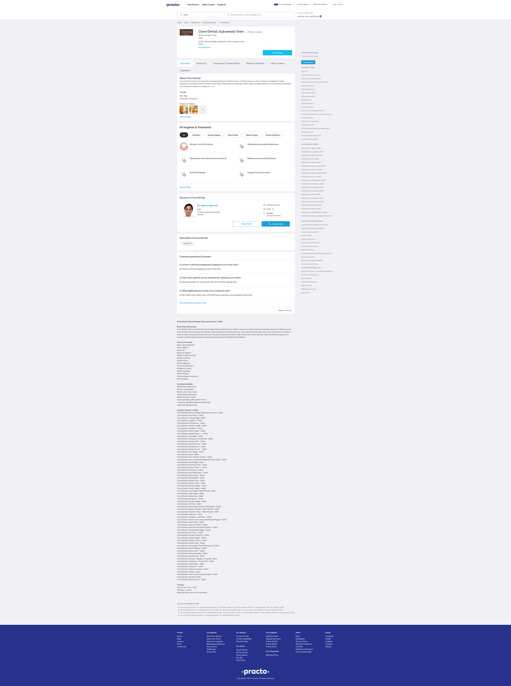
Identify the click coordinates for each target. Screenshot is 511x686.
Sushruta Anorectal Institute (311, 79)
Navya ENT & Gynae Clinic (310, 121)
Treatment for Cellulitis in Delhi (312, 170)
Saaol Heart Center (307, 86)
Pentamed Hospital (307, 257)
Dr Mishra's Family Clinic (309, 275)
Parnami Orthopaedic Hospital (311, 260)
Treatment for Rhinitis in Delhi (311, 205)
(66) (226, 63)
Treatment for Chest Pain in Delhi (312, 202)
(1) (201, 63)
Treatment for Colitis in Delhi (311, 209)
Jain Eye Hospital (307, 118)
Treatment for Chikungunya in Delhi (313, 180)
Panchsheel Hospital (308, 93)
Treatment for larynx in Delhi (311, 177)
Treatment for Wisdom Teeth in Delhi (314, 173)
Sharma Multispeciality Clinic (311, 135)
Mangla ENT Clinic (307, 125)
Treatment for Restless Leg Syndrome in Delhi (316, 216)
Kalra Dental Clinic (307, 107)
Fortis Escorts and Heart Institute (312, 111)
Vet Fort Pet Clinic (307, 103)
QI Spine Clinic (306, 100)
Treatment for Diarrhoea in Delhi (312, 184)
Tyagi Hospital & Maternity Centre (312, 228)
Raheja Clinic (305, 293)
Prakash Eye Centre (308, 250)
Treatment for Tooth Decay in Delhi (313, 166)
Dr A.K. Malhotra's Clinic (309, 264)
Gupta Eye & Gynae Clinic (310, 232)
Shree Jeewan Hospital (309, 282)
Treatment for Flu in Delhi (310, 159)
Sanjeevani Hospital (308, 96)
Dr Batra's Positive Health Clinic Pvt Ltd (314, 225)
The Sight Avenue (307, 132)
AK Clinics (304, 71)
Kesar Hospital (306, 278)
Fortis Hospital (306, 236)
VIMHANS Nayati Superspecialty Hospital (315, 128)
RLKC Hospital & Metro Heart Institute (314, 82)
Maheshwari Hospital (308, 289)
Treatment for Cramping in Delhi (312, 187)
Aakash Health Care (308, 89)
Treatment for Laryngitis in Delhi (312, 152)
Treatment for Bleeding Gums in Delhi (314, 212)
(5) (255, 63)
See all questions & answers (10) (193, 303)
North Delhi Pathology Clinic (311, 268)
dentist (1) (187, 243)
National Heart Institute (309, 139)
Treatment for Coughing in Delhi (312, 198)
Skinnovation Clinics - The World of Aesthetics (317, 271)
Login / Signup (338, 4)
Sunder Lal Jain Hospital (309, 246)
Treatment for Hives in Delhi (310, 194)
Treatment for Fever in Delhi (311, 162)
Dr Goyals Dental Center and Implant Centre (316, 114)
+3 (203, 110)
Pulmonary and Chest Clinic (310, 243)
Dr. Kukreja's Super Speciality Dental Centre (316, 253)
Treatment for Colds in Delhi (311, 148)
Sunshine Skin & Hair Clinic (310, 75)
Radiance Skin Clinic (308, 239)
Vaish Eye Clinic (306, 285)
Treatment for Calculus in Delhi (312, 155)
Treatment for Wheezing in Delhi (312, 191)
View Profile (246, 224)
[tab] (185, 63)
